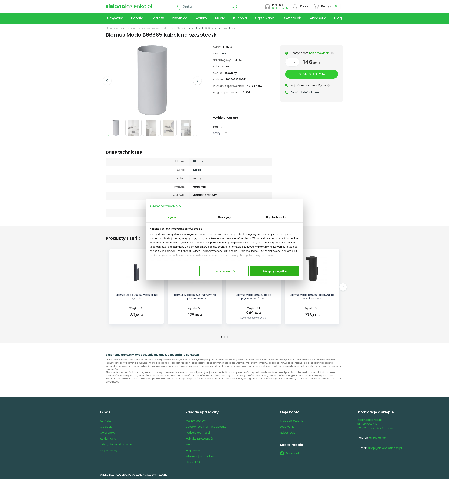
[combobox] (220, 133)
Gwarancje (107, 433)
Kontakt (105, 421)
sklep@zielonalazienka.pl (385, 448)
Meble (220, 18)
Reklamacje (108, 439)
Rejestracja (287, 433)
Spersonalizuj (222, 270)
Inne (189, 445)
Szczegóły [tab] (224, 217)
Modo (225, 53)
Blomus (198, 161)
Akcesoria (318, 18)
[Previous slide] (107, 80)
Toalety (157, 18)
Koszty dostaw (196, 421)
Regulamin (193, 450)
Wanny (201, 18)
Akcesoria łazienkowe (137, 28)
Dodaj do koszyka (311, 74)
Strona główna (114, 28)
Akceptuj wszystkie (275, 270)
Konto (304, 6)
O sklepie (106, 427)
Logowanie (287, 427)
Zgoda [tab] (172, 217)
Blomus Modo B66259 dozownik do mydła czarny (312, 296)
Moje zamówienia (291, 421)
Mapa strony (109, 450)
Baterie (137, 18)
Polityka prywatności (200, 439)
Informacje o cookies (200, 456)
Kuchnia (240, 18)
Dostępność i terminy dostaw (206, 427)
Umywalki (115, 18)
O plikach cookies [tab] (277, 217)
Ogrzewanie (265, 18)
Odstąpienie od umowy (116, 445)
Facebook (293, 453)
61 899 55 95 (280, 8)
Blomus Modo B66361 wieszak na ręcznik (137, 296)
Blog (338, 18)
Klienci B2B (193, 462)
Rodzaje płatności (198, 433)
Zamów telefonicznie (304, 92)
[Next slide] (197, 80)
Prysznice (179, 18)
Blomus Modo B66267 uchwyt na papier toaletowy (195, 296)
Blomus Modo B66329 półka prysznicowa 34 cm (253, 296)
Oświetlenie (292, 18)
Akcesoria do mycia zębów (167, 28)
